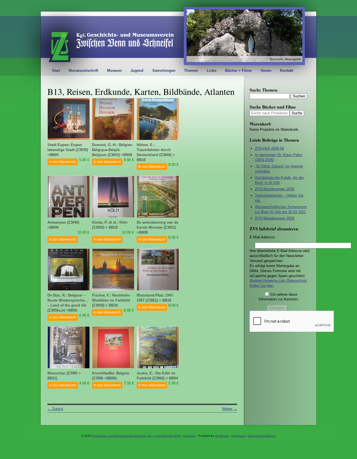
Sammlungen (163, 70)
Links (211, 70)
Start (56, 70)
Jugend (137, 70)
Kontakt (286, 70)
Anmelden (189, 435)
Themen (191, 70)
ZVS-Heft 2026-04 (269, 148)
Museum (114, 70)
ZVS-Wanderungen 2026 (274, 189)
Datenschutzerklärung (262, 435)
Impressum (238, 435)
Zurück (55, 409)
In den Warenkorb (62, 162)
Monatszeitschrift (83, 70)
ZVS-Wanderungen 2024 (274, 218)
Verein (265, 70)
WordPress (222, 435)
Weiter (229, 409)
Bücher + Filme (238, 70)
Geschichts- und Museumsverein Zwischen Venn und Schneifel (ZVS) (136, 435)
